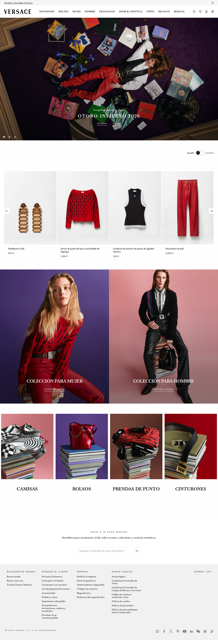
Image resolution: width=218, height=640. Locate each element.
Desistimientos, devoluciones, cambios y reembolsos (54, 608)
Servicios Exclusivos (52, 576)
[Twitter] (171, 631)
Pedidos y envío (49, 597)
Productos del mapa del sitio (90, 597)
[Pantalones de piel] (83, 207)
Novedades (46, 11)
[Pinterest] (178, 631)
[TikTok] (212, 631)
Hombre (90, 11)
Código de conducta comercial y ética (121, 596)
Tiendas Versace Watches (19, 584)
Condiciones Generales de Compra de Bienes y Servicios (126, 589)
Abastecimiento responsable (90, 584)
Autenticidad (48, 593)
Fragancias (107, 11)
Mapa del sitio (84, 593)
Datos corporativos (86, 580)
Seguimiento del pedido (53, 601)
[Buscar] (194, 11)
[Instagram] (157, 631)
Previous (6, 210)
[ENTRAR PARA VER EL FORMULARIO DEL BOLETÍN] (137, 551)
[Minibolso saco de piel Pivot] (187, 207)
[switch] (200, 153)
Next (211, 210)
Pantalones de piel (70, 248)
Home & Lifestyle (130, 11)
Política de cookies (121, 601)
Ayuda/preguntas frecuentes (56, 588)
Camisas (27, 489)
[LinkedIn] (191, 631)
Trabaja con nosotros (87, 588)
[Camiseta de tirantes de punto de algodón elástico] (30, 207)
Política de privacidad (122, 605)
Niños (150, 11)
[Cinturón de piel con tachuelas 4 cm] (135, 207)
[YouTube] (185, 631)
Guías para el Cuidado (52, 580)
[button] (212, 11)
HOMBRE (102, 123)
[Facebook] (164, 631)
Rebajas (179, 11)
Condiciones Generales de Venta (124, 582)
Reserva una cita (15, 580)
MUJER (117, 123)
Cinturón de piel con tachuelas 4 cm (131, 248)
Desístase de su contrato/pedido (50, 616)
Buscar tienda (13, 576)
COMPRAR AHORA (54, 389)
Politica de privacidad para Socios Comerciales (125, 611)
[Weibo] (205, 631)
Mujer (76, 11)
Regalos (164, 11)
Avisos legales (118, 576)
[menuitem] (46, 11)
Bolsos (63, 11)
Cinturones (190, 489)
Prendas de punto (136, 489)
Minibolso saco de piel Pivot (179, 248)
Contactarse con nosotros (54, 584)
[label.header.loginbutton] (206, 11)
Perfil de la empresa (86, 576)
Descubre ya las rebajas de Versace (18, 3)
